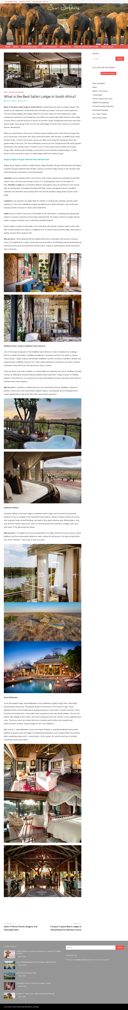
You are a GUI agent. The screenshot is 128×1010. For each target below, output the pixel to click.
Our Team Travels (99, 114)
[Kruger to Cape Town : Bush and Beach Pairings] (9, 994)
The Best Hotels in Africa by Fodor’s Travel (33, 983)
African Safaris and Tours (86, 47)
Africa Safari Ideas (99, 118)
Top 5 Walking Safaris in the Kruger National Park (36, 962)
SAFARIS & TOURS (24, 2)
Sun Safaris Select (30, 47)
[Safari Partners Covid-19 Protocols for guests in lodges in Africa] (9, 952)
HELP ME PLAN (36, 2)
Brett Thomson (12, 101)
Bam (37, 1007)
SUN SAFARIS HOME (11, 2)
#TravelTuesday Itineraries (103, 106)
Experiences (65, 47)
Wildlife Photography (100, 102)
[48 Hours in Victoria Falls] (9, 973)
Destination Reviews (16, 92)
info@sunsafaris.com (83, 960)
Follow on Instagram (109, 73)
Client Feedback (49, 47)
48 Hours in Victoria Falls (26, 973)
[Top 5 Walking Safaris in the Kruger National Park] (9, 962)
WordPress (28, 1007)
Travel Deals (107, 47)
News (15, 47)
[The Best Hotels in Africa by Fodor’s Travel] (9, 984)
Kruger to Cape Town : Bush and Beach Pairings (35, 994)
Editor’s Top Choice (100, 91)
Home (7, 47)
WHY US (45, 2)
